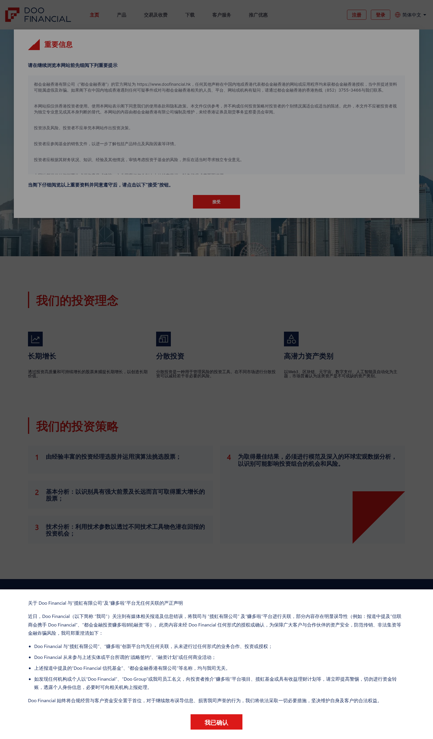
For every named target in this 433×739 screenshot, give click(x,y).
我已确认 (216, 722)
